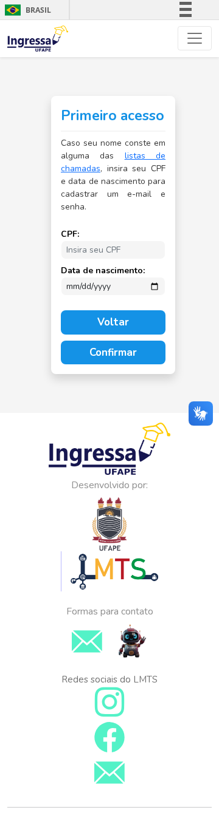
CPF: (70, 234)
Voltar (113, 322)
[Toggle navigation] (195, 38)
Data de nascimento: (103, 270)
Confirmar (113, 352)
